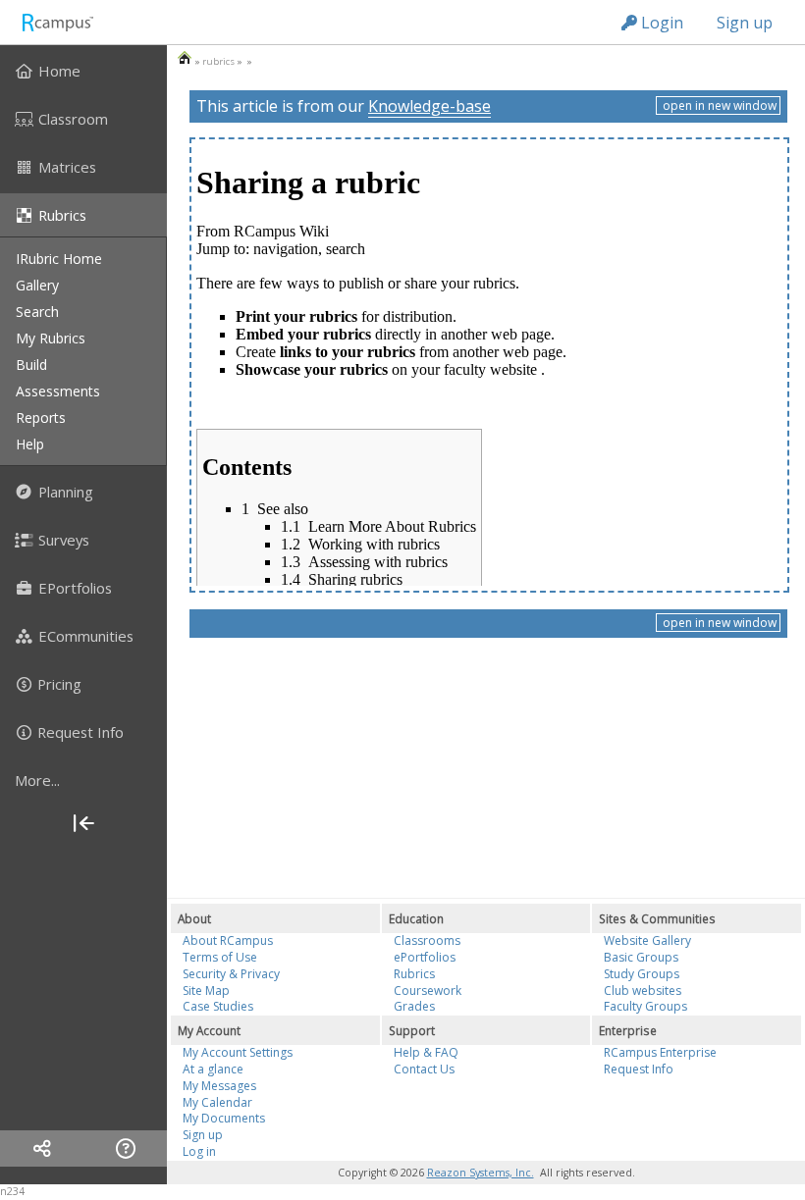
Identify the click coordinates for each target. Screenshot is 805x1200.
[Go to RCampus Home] (57, 22)
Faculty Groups (645, 1006)
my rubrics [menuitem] (50, 338)
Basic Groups (641, 957)
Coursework (427, 990)
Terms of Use (220, 957)
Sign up (745, 22)
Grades (414, 1006)
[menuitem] (83, 70)
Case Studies (218, 1006)
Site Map (206, 990)
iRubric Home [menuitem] (59, 258)
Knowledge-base (429, 106)
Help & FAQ (426, 1052)
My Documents (224, 1118)
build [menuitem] (31, 364)
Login (660, 22)
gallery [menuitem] (37, 285)
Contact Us (424, 1069)
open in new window (718, 105)
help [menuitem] (30, 444)
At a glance (213, 1069)
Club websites (642, 990)
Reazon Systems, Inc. (480, 1172)
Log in (199, 1151)
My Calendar (217, 1102)
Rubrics (414, 973)
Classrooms (427, 940)
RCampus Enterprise (660, 1052)
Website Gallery (647, 940)
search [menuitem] (37, 311)
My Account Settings (238, 1052)
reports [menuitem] (41, 417)
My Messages (219, 1085)
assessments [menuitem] (58, 391)
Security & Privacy (231, 973)
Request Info (638, 1069)
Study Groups (641, 973)
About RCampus (228, 940)
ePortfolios (425, 957)
